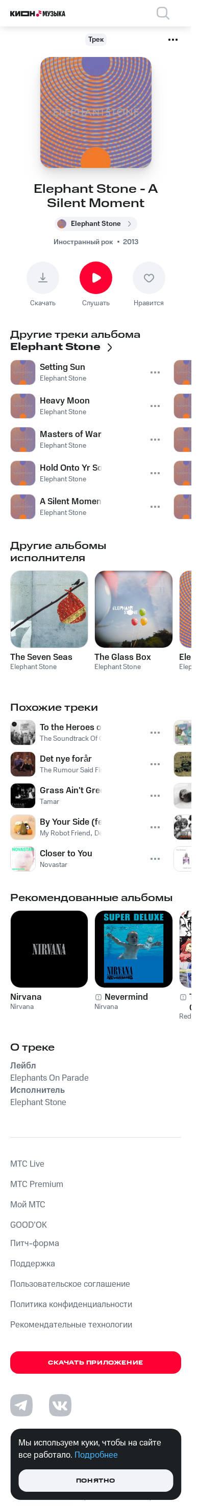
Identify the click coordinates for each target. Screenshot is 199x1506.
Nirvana (26, 997)
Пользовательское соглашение (70, 1284)
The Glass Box (122, 657)
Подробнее (96, 1455)
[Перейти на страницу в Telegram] (21, 1405)
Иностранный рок (83, 242)
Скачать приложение (95, 1362)
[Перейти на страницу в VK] (60, 1405)
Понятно (95, 1480)
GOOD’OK (28, 1225)
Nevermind (126, 997)
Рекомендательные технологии (71, 1325)
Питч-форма (34, 1243)
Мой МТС (27, 1205)
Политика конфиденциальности (71, 1304)
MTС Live (27, 1164)
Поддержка (32, 1264)
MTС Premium (36, 1184)
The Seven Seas (41, 657)
